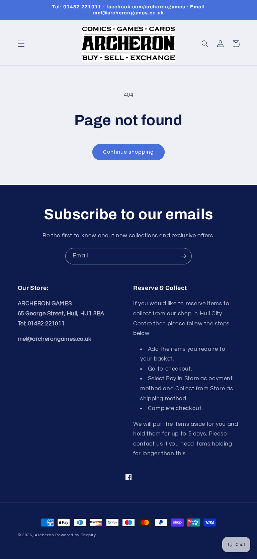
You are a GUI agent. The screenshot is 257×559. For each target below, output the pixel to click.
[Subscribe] (183, 256)
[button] (21, 43)
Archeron (44, 535)
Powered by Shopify (75, 535)
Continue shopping (128, 152)
